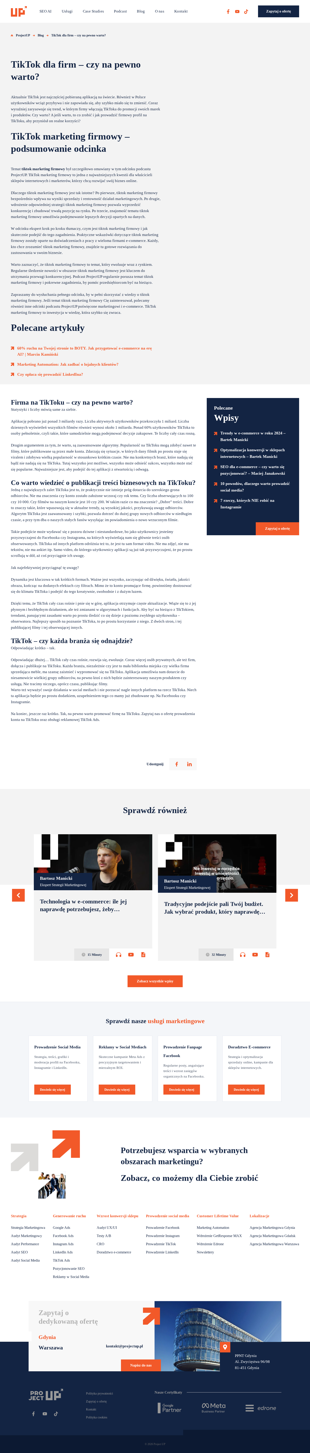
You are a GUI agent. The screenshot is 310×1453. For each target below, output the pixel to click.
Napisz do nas (141, 1365)
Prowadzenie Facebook (163, 1228)
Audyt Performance (25, 1244)
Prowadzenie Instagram (163, 1236)
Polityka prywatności (99, 1393)
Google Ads (61, 1228)
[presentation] (18, 895)
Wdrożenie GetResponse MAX (219, 1236)
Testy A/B (104, 1236)
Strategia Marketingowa (28, 1228)
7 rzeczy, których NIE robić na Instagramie (247, 503)
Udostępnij (155, 764)
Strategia (19, 1216)
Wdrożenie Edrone (210, 1244)
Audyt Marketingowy (26, 1236)
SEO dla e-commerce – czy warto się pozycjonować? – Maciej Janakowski (252, 470)
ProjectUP (23, 35)
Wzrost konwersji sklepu (117, 1216)
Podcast (120, 11)
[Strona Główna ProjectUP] (19, 11)
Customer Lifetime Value (218, 1216)
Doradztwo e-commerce (114, 1252)
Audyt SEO (19, 1252)
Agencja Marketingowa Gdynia (272, 1228)
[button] (18, 895)
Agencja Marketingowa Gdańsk (272, 1236)
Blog (141, 11)
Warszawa (51, 1348)
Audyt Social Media (25, 1260)
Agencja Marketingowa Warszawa (274, 1244)
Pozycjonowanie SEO (69, 1268)
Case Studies (93, 11)
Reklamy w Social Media (71, 1277)
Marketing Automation (213, 1228)
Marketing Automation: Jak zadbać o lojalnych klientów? (67, 364)
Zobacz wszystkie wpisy (155, 981)
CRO (100, 1244)
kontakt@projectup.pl (124, 1346)
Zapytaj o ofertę (278, 11)
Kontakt (181, 11)
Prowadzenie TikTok (161, 1244)
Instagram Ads (63, 1244)
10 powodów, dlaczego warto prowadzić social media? (255, 486)
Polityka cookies (96, 1417)
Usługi (67, 11)
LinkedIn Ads (63, 1252)
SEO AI (45, 11)
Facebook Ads (63, 1236)
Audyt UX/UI (107, 1228)
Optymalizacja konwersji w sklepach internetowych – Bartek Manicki (252, 453)
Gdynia (47, 1337)
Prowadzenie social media (167, 1216)
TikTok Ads (61, 1260)
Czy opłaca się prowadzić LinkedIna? (50, 374)
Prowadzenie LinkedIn (162, 1252)
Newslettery (205, 1252)
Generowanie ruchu (69, 1216)
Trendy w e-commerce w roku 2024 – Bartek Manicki (252, 436)
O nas (160, 11)
